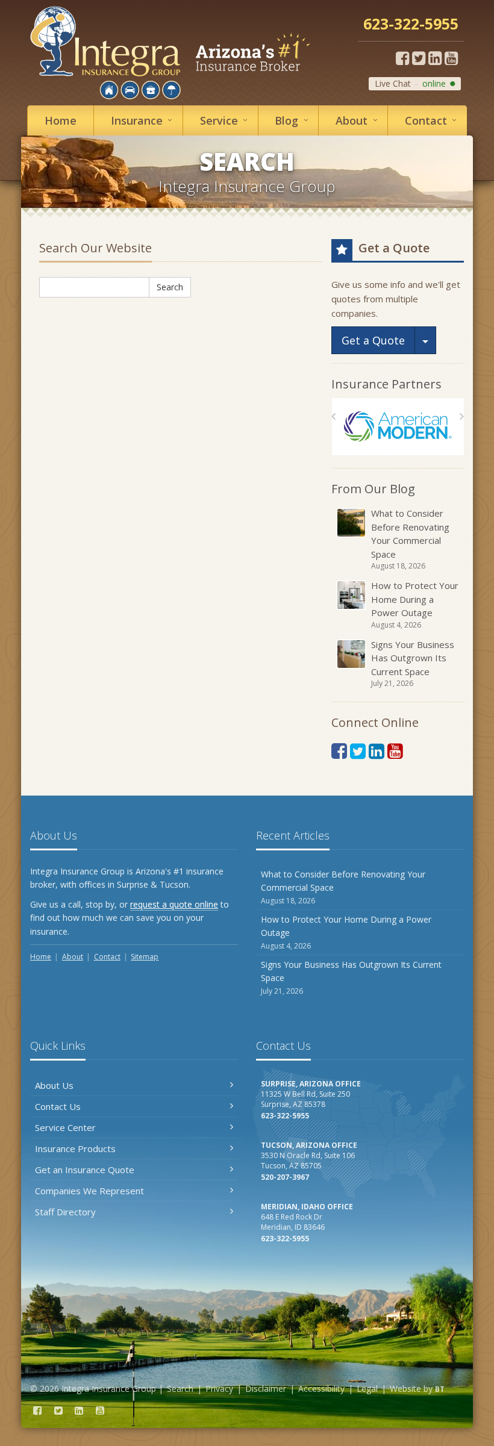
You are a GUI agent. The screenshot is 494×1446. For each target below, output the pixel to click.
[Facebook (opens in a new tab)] (402, 58)
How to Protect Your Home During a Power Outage (414, 604)
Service (226, 120)
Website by (417, 1388)
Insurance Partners (386, 384)
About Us (54, 1085)
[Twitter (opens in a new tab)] (418, 58)
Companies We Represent (89, 1191)
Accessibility (321, 1388)
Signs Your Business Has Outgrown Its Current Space (412, 663)
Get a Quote (373, 340)
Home (61, 120)
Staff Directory (65, 1212)
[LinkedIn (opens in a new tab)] (435, 58)
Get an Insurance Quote (84, 1170)
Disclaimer (265, 1388)
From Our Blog (373, 489)
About (359, 120)
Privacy (219, 1388)
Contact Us (58, 1106)
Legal (367, 1388)
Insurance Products (75, 1148)
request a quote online (174, 904)
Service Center (65, 1127)
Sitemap (144, 957)
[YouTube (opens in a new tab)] (451, 58)
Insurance (144, 120)
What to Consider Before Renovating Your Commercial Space (410, 539)
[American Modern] (398, 426)
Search (170, 287)
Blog (294, 120)
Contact (433, 120)
